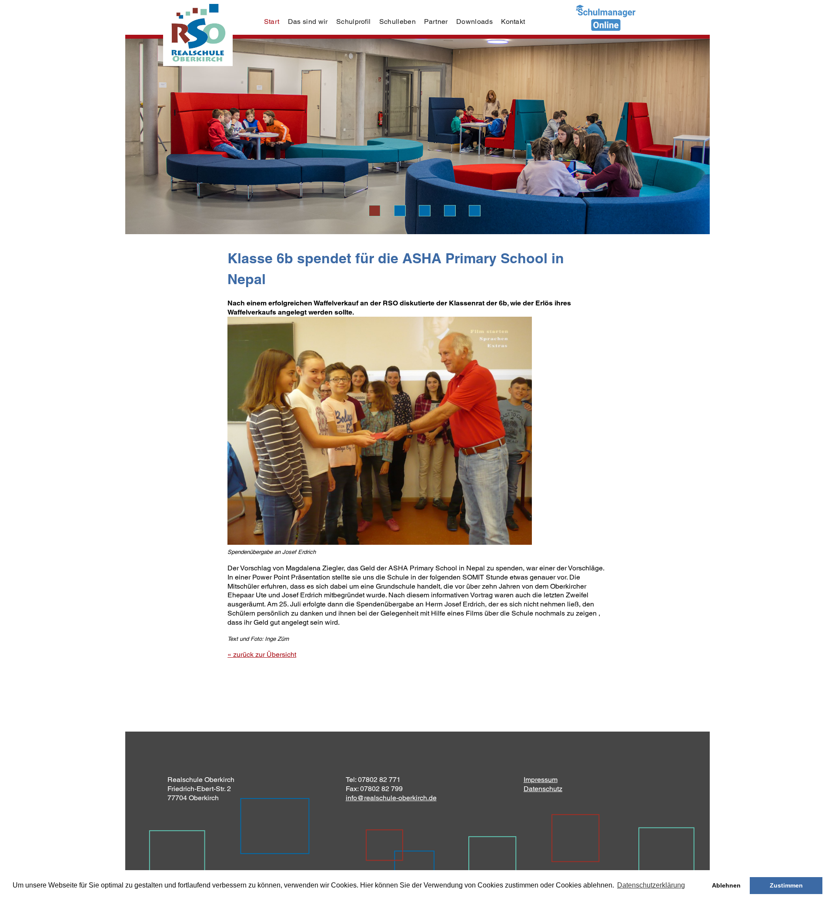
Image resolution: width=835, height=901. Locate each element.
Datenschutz (543, 789)
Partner (436, 21)
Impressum (541, 779)
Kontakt (513, 21)
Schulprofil (353, 21)
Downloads (474, 21)
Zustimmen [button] (786, 885)
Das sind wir (308, 21)
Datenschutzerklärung (651, 885)
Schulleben (397, 21)
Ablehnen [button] (726, 885)
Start (272, 21)
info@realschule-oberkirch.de (391, 798)
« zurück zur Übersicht (261, 654)
